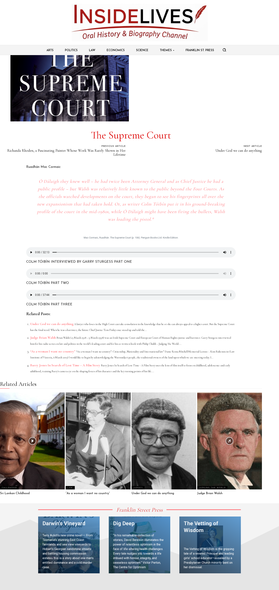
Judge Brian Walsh (43, 337)
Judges (138, 488)
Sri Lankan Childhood (15, 493)
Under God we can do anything (238, 150)
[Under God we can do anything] (164, 440)
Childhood (9, 488)
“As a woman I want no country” (52, 351)
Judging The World (212, 488)
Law (70, 488)
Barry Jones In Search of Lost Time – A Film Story (65, 365)
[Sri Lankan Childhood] (32, 440)
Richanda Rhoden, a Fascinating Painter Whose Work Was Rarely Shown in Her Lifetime (66, 152)
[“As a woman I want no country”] (98, 440)
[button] (224, 49)
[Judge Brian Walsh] (229, 440)
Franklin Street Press (139, 510)
